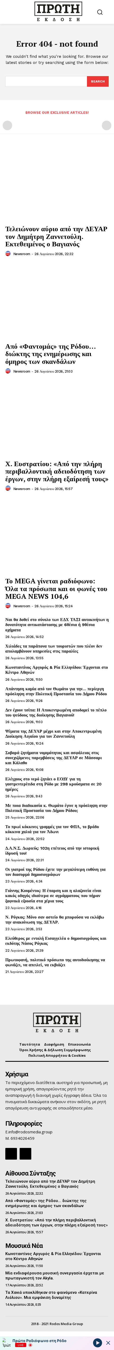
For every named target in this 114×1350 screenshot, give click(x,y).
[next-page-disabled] (106, 125)
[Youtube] (25, 1154)
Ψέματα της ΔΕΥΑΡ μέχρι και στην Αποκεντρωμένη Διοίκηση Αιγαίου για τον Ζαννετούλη (53, 734)
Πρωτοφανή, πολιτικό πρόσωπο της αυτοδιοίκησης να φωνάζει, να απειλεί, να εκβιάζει (55, 962)
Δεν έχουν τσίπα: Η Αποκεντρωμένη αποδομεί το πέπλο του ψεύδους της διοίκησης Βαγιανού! (56, 712)
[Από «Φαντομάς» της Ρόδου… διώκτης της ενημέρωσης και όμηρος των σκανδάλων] (57, 301)
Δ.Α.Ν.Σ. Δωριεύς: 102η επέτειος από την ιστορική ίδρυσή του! (52, 851)
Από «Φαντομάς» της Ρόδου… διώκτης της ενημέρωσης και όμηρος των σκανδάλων (50, 354)
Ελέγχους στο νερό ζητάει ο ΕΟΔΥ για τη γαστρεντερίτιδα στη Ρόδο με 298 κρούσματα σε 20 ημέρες (53, 784)
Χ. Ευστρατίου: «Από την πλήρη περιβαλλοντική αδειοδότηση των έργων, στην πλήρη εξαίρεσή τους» (56, 471)
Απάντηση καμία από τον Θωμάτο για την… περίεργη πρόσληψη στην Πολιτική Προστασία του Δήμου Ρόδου (56, 691)
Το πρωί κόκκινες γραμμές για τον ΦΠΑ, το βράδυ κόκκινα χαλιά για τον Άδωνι (52, 829)
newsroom (21, 254)
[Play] (97, 1342)
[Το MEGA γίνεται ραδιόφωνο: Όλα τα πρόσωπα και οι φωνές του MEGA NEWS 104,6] (57, 535)
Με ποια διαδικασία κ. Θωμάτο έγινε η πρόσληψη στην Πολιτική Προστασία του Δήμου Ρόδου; (56, 808)
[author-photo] (8, 254)
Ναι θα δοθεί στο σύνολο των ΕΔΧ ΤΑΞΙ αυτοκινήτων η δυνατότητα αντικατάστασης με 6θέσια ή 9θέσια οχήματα (57, 624)
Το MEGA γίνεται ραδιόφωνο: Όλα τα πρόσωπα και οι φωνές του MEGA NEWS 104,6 (56, 588)
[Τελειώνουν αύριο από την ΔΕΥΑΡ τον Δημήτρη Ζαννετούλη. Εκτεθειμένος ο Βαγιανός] (57, 183)
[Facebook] (11, 1154)
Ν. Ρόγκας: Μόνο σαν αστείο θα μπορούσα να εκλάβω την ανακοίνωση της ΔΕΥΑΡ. (54, 920)
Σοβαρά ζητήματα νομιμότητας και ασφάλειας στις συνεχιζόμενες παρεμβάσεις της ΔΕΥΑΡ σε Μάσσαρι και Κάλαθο (53, 757)
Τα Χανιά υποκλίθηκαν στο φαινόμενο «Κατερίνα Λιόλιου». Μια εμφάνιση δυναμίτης (51, 1295)
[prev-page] (7, 125)
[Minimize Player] (108, 1343)
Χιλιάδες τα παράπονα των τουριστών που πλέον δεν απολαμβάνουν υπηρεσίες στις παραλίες (53, 649)
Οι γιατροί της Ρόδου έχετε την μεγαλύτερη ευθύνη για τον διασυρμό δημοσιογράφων (55, 872)
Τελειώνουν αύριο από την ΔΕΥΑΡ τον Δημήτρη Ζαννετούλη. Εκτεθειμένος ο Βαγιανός (56, 236)
